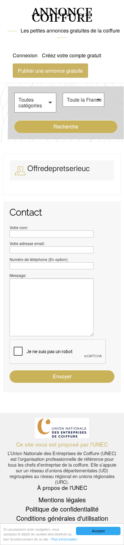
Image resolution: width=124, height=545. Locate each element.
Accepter (98, 530)
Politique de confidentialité (62, 508)
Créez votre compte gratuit (71, 55)
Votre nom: (19, 227)
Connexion (25, 55)
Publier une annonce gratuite (50, 70)
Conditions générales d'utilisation (62, 518)
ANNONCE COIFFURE (62, 15)
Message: (18, 275)
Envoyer (62, 376)
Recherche (65, 126)
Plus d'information (64, 539)
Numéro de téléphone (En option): (39, 259)
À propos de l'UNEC (62, 487)
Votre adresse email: (27, 243)
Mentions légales (62, 499)
